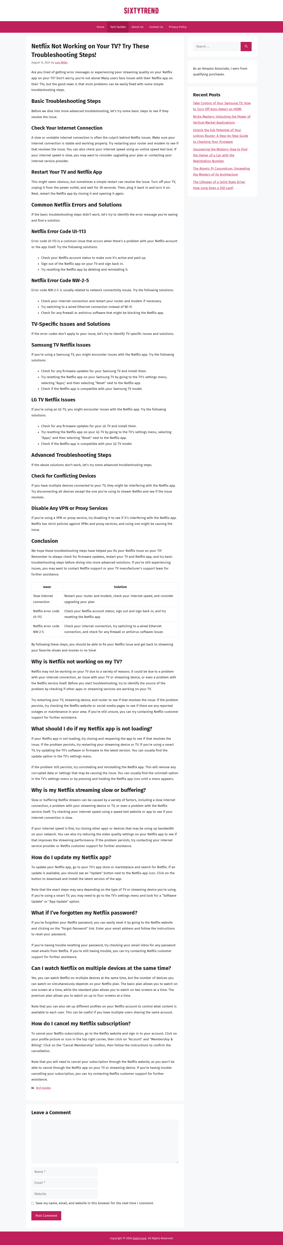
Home (100, 27)
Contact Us (156, 27)
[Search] (246, 46)
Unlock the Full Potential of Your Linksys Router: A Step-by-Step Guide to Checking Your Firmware (220, 136)
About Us (137, 27)
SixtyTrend (139, 1238)
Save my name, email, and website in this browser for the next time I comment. (95, 1203)
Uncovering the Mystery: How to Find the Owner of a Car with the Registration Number (220, 155)
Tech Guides (118, 27)
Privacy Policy (178, 27)
